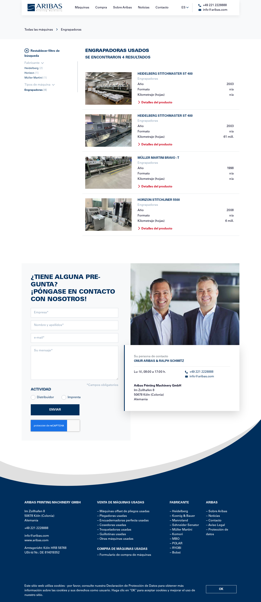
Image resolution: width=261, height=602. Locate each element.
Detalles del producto (156, 102)
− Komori (176, 534)
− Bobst (175, 552)
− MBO (174, 538)
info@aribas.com (202, 376)
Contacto (162, 7)
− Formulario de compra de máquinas (124, 555)
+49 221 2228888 (201, 372)
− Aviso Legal (215, 525)
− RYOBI (175, 548)
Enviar (55, 409)
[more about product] (108, 88)
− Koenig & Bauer (182, 516)
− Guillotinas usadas (111, 534)
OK (221, 589)
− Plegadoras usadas (112, 516)
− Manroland (179, 520)
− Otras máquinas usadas (115, 538)
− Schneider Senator (184, 525)
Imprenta (74, 397)
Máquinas (82, 7)
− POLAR (176, 543)
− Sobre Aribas (216, 511)
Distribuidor (45, 397)
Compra (101, 7)
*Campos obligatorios (102, 385)
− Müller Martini (181, 529)
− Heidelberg (179, 511)
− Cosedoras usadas (111, 525)
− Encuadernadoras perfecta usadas (123, 520)
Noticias (143, 7)
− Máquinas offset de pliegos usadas (123, 511)
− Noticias (213, 516)
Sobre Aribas (122, 7)
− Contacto (213, 520)
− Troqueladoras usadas (114, 529)
